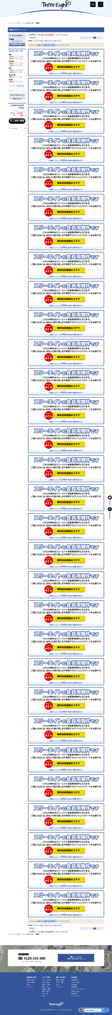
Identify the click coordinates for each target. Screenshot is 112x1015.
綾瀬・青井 (45, 991)
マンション (30, 987)
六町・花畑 (45, 982)
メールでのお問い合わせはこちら (75, 958)
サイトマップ (75, 996)
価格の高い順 (57, 41)
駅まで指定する (17, 41)
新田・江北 (45, 987)
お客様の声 (74, 980)
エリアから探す (13, 128)
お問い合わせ (75, 991)
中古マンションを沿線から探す (25, 23)
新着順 (42, 41)
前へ (82, 37)
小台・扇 (45, 993)
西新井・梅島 (46, 989)
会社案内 (74, 984)
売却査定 (74, 993)
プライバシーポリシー (78, 989)
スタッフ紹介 (75, 982)
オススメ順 (35, 41)
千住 (43, 996)
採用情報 (74, 987)
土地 (28, 984)
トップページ (11, 23)
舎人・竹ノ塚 (46, 980)
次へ (101, 37)
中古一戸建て (31, 982)
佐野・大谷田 (46, 984)
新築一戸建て (31, 980)
